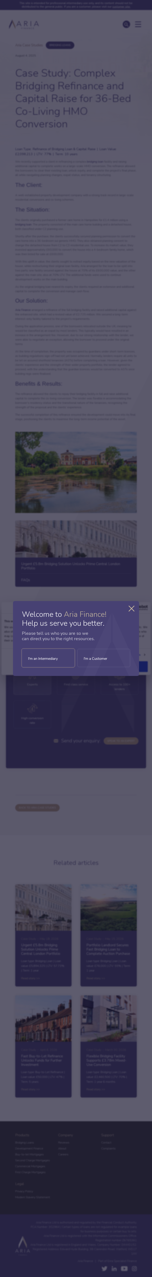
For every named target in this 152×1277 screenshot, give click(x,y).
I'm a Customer (95, 658)
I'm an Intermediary (43, 658)
